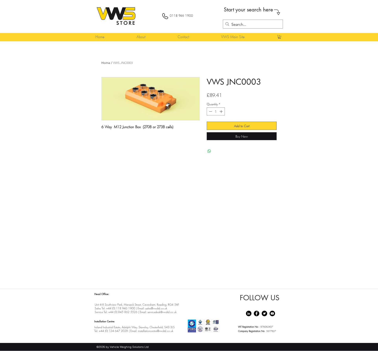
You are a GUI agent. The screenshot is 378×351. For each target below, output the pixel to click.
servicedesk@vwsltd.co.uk (162, 312)
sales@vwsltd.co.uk (156, 308)
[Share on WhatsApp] (209, 151)
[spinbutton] (216, 111)
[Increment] (221, 111)
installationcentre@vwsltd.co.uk (155, 331)
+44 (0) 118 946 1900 (120, 308)
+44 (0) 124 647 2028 (113, 331)
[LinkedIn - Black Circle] (248, 313)
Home (105, 63)
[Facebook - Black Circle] (256, 313)
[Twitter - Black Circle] (264, 313)
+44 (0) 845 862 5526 (122, 312)
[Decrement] (210, 111)
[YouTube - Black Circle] (272, 313)
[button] (279, 37)
